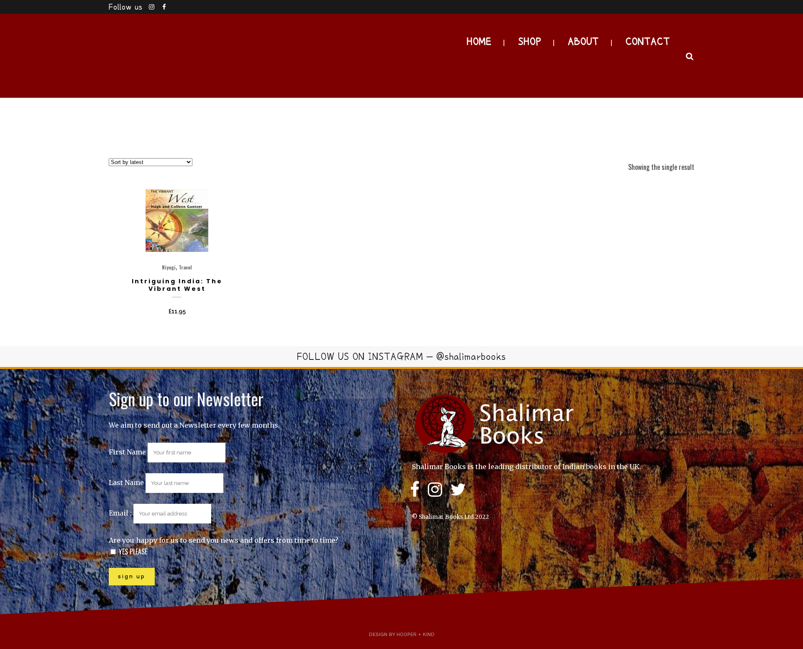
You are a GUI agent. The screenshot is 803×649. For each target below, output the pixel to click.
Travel (185, 267)
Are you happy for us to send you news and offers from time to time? (223, 540)
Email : (121, 513)
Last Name (126, 482)
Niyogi (169, 267)
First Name (127, 452)
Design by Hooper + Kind (402, 634)
